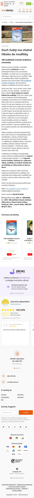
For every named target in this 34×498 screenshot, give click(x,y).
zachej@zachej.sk (12, 382)
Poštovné (24, 488)
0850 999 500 (11, 376)
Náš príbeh (20, 397)
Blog (11, 22)
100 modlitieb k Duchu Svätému (16, 189)
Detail (29, 4)
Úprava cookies (17, 490)
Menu (30, 11)
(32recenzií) (13, 243)
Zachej (5, 22)
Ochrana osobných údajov (17, 486)
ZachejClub (20, 394)
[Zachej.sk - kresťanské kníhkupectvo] (8, 10)
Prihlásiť (25, 412)
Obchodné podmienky (9, 484)
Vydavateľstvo (5, 397)
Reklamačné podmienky (24, 484)
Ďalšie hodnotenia (16, 304)
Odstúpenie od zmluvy (13, 488)
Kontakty (3, 394)
